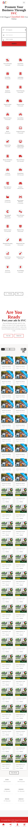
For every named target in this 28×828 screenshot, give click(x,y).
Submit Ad (18, 335)
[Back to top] (23, 818)
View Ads (8, 335)
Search (14, 43)
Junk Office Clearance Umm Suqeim (9, 564)
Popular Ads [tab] (12, 349)
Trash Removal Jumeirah (7, 714)
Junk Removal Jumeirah (21, 698)
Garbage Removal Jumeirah (8, 681)
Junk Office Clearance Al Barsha (9, 731)
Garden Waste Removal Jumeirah (9, 698)
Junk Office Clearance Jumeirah (9, 648)
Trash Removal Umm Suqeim (8, 631)
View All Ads (14, 772)
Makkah (21, 799)
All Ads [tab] (3, 349)
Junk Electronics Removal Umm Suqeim (10, 581)
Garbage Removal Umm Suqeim (8, 598)
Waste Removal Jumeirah (21, 681)
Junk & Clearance (8, 368)
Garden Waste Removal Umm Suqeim (9, 614)
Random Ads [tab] (7, 349)
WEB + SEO (8, 499)
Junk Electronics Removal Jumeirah (10, 664)
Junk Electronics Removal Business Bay (10, 498)
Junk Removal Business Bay (22, 531)
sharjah (21, 789)
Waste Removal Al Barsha (21, 764)
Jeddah (7, 799)
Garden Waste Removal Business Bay (10, 531)
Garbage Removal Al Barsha (8, 764)
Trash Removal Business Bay (8, 548)
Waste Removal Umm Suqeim (22, 598)
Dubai (7, 501)
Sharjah (7, 789)
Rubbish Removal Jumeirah (21, 714)
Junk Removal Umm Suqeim (21, 614)
